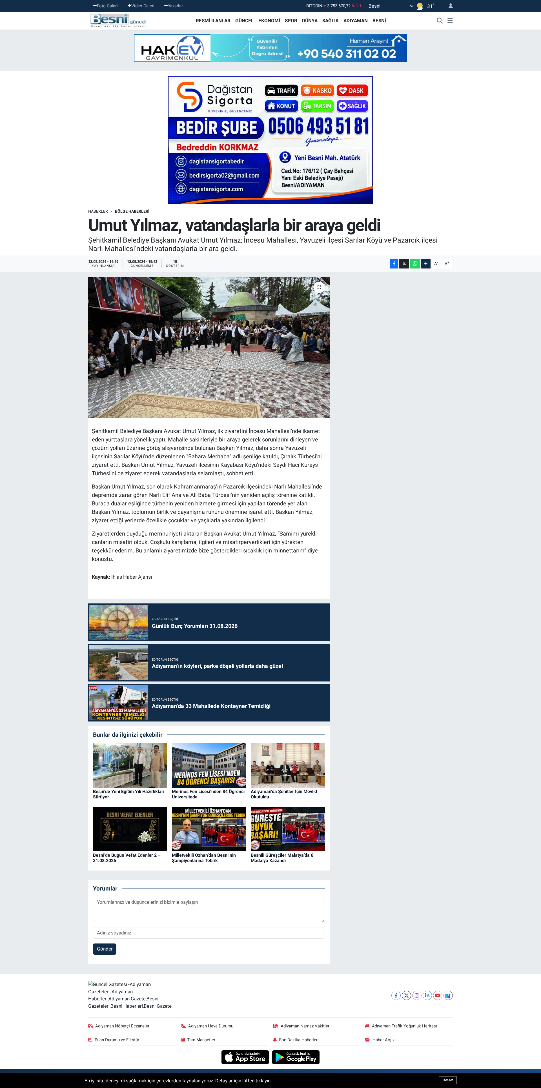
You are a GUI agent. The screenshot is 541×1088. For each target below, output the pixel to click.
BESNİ (379, 20)
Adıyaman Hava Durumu (210, 1026)
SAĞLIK (330, 20)
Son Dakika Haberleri (299, 1039)
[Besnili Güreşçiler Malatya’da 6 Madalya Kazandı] (288, 828)
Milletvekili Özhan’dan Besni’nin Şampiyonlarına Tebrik (204, 857)
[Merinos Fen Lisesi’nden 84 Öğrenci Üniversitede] (209, 765)
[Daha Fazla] (426, 263)
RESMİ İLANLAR (213, 20)
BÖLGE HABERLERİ (132, 211)
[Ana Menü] (450, 21)
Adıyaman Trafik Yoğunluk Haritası (404, 1026)
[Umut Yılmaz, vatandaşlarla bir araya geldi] (209, 347)
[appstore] (245, 1057)
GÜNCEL (244, 20)
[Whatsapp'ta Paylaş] (415, 263)
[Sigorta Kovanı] (270, 140)
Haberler (98, 211)
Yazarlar (175, 5)
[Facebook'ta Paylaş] (394, 263)
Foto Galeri (107, 5)
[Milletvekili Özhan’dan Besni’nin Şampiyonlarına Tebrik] (209, 828)
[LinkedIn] (427, 995)
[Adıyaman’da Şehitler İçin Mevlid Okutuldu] (288, 765)
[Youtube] (437, 995)
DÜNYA (310, 20)
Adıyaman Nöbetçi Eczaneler (122, 1026)
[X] (406, 995)
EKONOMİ (269, 20)
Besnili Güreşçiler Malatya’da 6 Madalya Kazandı (282, 857)
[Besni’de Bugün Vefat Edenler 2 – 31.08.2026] (130, 828)
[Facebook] (396, 995)
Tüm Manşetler (201, 1039)
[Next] (448, 995)
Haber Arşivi (384, 1039)
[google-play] (296, 1057)
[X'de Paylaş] (404, 263)
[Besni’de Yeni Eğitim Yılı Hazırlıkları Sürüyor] (130, 765)
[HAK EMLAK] (270, 48)
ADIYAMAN (355, 20)
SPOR (291, 20)
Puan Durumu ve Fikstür (117, 1039)
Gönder (105, 949)
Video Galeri (142, 5)
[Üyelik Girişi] (448, 6)
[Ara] (439, 21)
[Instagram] (417, 995)
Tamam (447, 1080)
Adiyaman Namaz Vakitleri (306, 1026)
